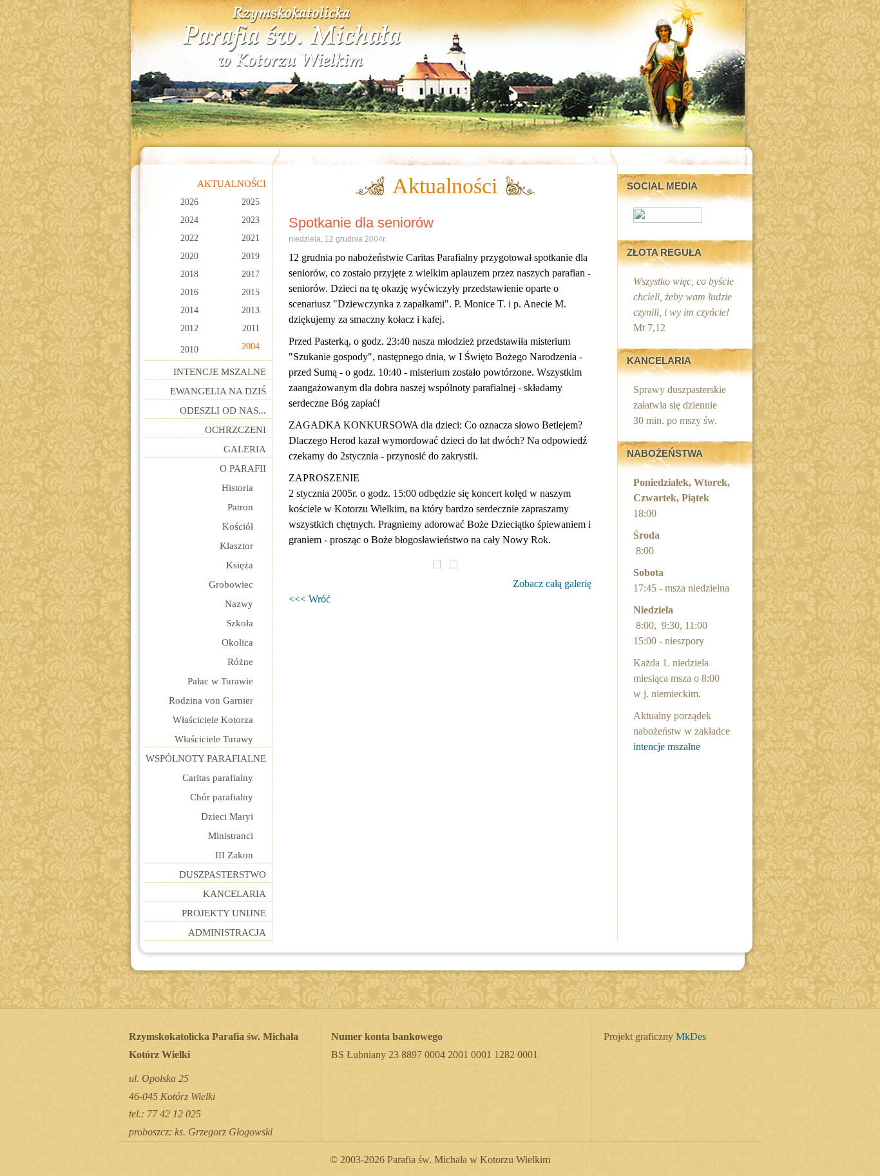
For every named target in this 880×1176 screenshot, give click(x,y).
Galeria (245, 449)
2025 (251, 202)
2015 (251, 292)
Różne (240, 662)
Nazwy (239, 604)
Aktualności (231, 183)
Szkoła (239, 623)
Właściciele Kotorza (213, 720)
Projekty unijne (224, 913)
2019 (251, 256)
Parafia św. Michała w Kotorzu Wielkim (291, 37)
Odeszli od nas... (223, 410)
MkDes (691, 1037)
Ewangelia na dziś (218, 391)
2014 (189, 310)
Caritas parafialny (217, 778)
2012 (189, 328)
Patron (240, 507)
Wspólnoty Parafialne (206, 758)
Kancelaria (234, 894)
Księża (239, 565)
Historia (237, 488)
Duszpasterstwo (222, 874)
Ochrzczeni (235, 430)
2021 (251, 238)
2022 (189, 238)
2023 (251, 220)
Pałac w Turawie (220, 681)
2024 (189, 220)
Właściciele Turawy (214, 739)
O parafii (243, 468)
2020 (189, 256)
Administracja (227, 932)
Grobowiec (231, 584)
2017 (251, 274)
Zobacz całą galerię (552, 583)
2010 (189, 349)
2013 (251, 310)
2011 (251, 328)
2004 (251, 346)
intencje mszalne (666, 746)
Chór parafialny (221, 797)
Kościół (237, 526)
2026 (189, 202)
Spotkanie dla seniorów (361, 223)
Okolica (237, 642)
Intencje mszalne (219, 372)
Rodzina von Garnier (211, 700)
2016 (189, 292)
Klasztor (236, 546)
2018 (189, 274)
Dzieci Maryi (227, 816)
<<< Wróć (309, 598)
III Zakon (234, 855)
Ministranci (230, 836)
